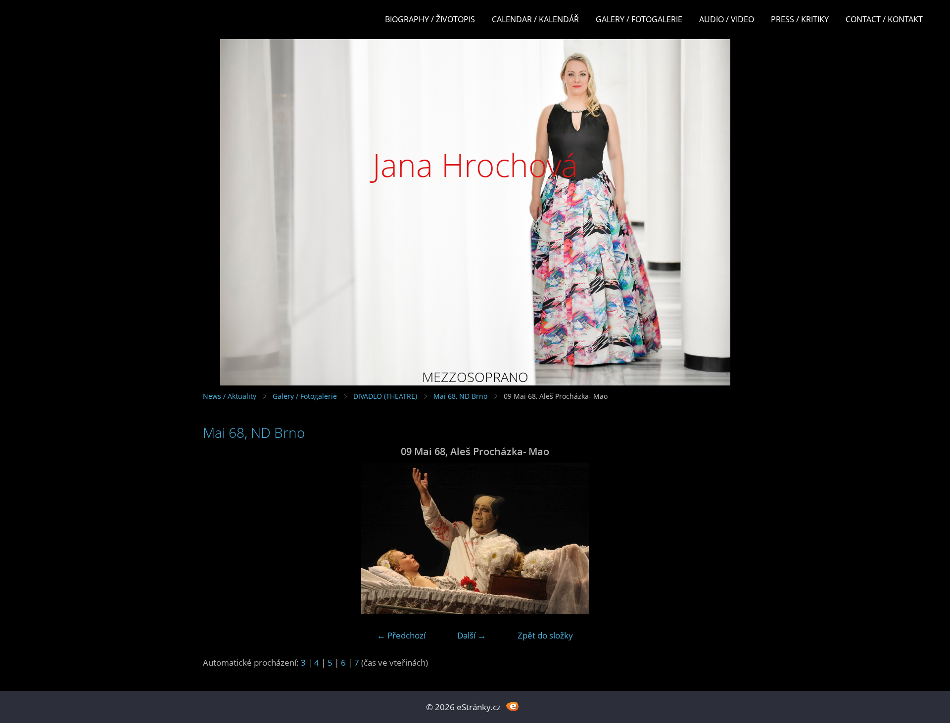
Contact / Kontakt (884, 19)
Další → (471, 635)
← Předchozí (401, 635)
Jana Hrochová (475, 164)
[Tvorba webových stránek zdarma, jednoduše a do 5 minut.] (512, 706)
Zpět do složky (545, 635)
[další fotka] (731, 538)
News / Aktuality (229, 396)
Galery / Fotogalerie (639, 19)
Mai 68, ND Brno (460, 396)
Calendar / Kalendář (535, 19)
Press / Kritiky (800, 19)
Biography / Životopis (430, 19)
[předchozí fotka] (219, 538)
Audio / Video (726, 19)
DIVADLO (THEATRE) (385, 396)
